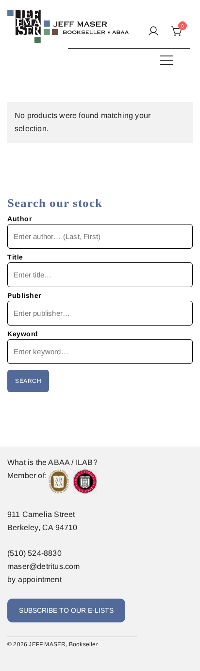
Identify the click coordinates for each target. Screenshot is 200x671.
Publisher (24, 295)
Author (19, 219)
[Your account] (153, 31)
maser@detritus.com (43, 566)
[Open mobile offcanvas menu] (166, 60)
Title (15, 257)
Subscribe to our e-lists (66, 610)
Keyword (22, 334)
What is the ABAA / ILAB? (52, 462)
